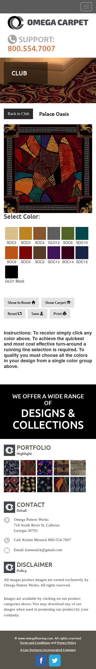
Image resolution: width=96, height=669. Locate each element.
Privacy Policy (66, 642)
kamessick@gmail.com (43, 550)
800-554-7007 (59, 540)
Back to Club (18, 113)
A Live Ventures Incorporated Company (48, 650)
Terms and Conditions (35, 642)
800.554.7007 (31, 48)
